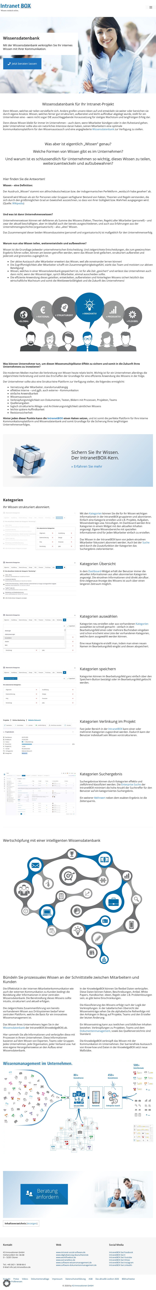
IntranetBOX (55, 418)
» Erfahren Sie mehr (86, 466)
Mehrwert (99, 797)
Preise (16, 1278)
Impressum (57, 1278)
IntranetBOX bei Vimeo (119, 1260)
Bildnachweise (128, 1278)
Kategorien (95, 513)
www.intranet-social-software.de (70, 1252)
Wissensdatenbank (103, 129)
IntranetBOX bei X (117, 1254)
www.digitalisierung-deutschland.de (72, 1254)
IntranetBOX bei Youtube (120, 1257)
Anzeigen (32, 1223)
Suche (145, 542)
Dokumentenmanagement (95, 1031)
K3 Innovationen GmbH (83, 1285)
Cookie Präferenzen (13, 1281)
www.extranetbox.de (65, 1260)
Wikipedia (17, 203)
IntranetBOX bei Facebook (121, 1252)
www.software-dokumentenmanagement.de (76, 1265)
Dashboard (94, 571)
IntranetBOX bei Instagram (121, 1262)
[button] (6, 1283)
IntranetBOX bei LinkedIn (120, 1265)
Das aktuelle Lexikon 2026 (107, 1278)
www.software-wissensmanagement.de (74, 1262)
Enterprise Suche (131, 784)
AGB (90, 1278)
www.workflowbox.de (66, 1257)
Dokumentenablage (40, 1278)
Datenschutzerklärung (76, 1278)
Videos (25, 1278)
